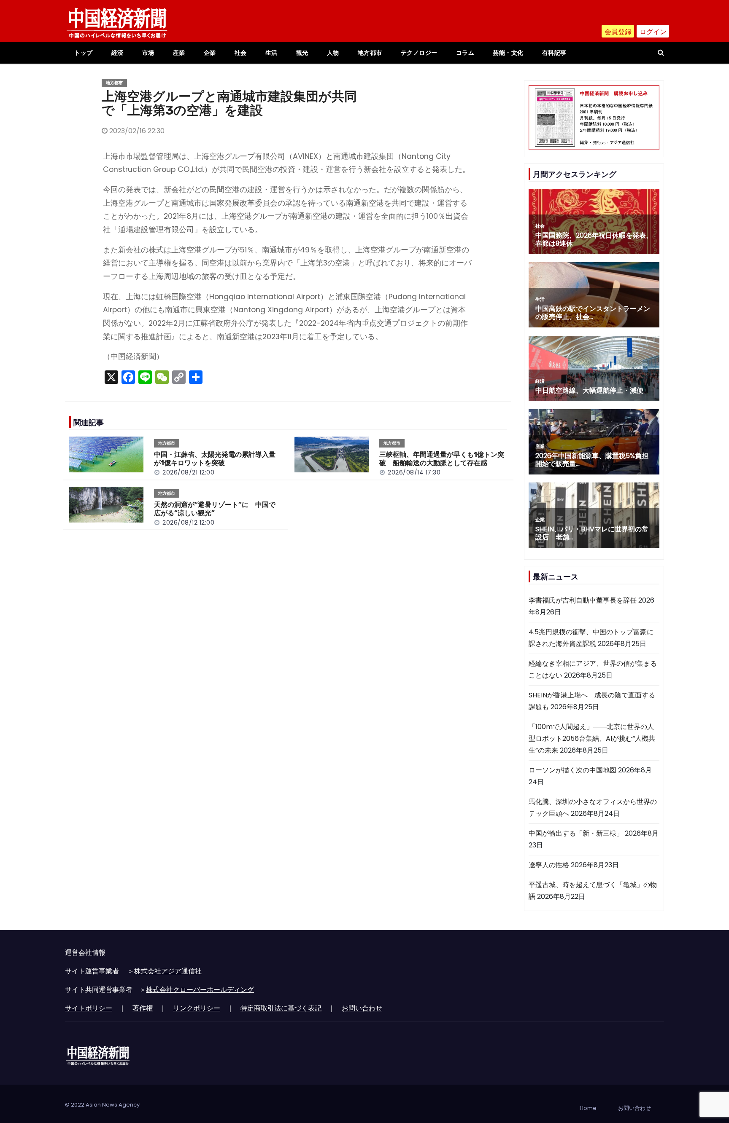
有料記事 (554, 52)
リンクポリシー (196, 1008)
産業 (179, 52)
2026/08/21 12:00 (188, 472)
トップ (83, 52)
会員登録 (618, 32)
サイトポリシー (88, 1008)
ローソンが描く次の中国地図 (572, 770)
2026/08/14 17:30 (414, 472)
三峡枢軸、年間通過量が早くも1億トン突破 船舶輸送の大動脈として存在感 (441, 458)
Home (588, 1108)
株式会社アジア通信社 (168, 971)
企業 (210, 52)
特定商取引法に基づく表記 (280, 1008)
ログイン (653, 32)
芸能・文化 (508, 52)
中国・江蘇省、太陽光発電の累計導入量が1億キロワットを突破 (214, 458)
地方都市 (370, 52)
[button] (661, 52)
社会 (241, 52)
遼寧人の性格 (549, 865)
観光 (302, 52)
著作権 (142, 1008)
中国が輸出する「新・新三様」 (576, 833)
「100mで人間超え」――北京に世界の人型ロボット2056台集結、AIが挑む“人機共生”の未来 (592, 738)
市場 (148, 52)
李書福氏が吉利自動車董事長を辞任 (583, 600)
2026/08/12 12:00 (188, 522)
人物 (333, 52)
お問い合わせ (362, 1008)
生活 (271, 52)
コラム (465, 52)
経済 (117, 52)
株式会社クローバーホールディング (200, 989)
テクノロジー (419, 52)
